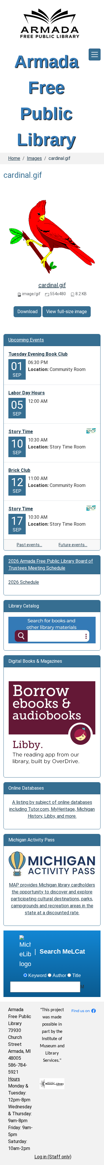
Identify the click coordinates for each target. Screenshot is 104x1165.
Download (27, 311)
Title (76, 975)
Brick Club (19, 470)
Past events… (29, 544)
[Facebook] (83, 1010)
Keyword (37, 975)
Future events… (73, 544)
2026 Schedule (23, 582)
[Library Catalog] (52, 629)
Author (59, 975)
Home (14, 158)
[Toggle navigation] (95, 54)
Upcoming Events (26, 340)
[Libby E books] (52, 724)
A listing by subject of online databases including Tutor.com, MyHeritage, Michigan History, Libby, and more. (52, 809)
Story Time (20, 431)
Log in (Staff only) (52, 1157)
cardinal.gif (52, 285)
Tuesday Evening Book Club (38, 354)
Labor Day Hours (26, 393)
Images (34, 158)
